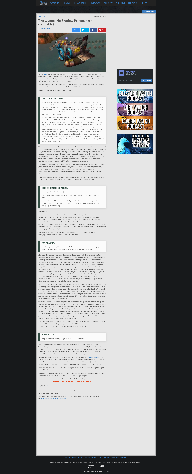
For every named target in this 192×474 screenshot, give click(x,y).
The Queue (120, 3)
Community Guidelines (95, 457)
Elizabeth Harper (46, 28)
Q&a (48, 386)
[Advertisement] (136, 28)
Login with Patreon (149, 11)
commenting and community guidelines (53, 398)
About (144, 3)
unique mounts (94, 357)
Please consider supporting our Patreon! (72, 381)
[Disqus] (72, 429)
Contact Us (83, 457)
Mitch (46, 74)
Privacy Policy (108, 457)
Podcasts (108, 3)
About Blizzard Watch (71, 457)
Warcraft (55, 3)
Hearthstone (80, 3)
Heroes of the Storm (56, 87)
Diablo (67, 3)
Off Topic (132, 3)
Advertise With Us (120, 457)
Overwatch (96, 3)
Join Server (146, 80)
